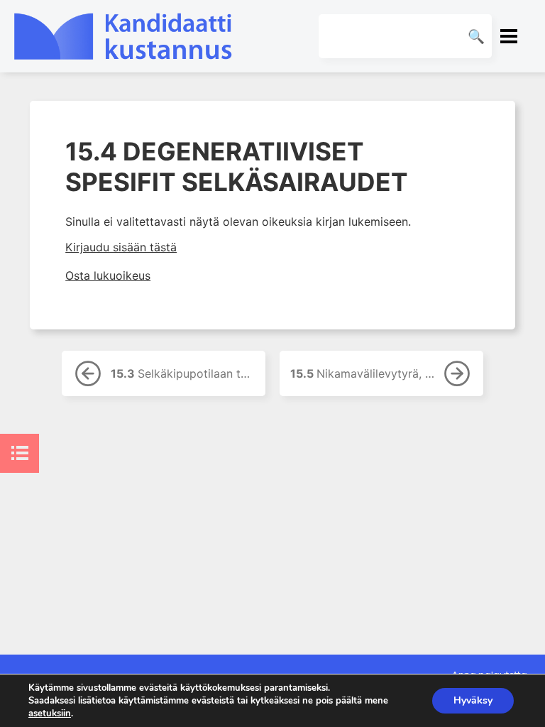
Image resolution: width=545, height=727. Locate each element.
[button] (509, 36)
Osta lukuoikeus (107, 275)
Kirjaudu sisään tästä (121, 247)
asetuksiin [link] (49, 713)
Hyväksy (472, 700)
